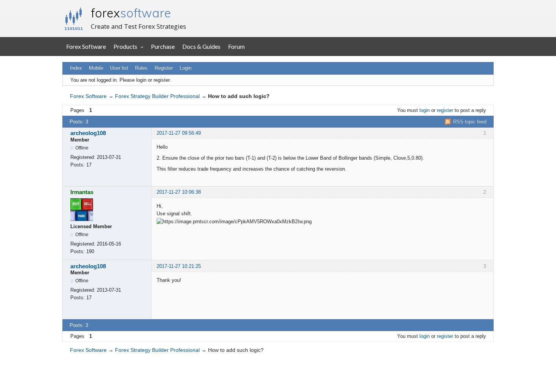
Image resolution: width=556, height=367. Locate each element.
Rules (141, 68)
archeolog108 (88, 133)
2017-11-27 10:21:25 (179, 266)
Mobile (96, 68)
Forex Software (86, 46)
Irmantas (81, 192)
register (445, 110)
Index (76, 68)
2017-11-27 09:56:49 (179, 133)
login (424, 110)
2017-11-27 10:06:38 (179, 192)
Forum (236, 46)
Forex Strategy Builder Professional (157, 96)
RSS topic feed (469, 121)
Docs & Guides (201, 46)
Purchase (163, 46)
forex (131, 12)
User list (119, 68)
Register (164, 68)
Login (185, 68)
